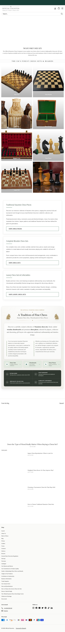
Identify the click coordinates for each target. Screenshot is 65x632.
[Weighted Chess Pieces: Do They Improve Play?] (13, 476)
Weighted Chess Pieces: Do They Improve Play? (41, 470)
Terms (2, 546)
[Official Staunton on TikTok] (49, 608)
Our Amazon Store (5, 583)
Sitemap (3, 558)
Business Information (6, 578)
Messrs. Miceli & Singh (6, 591)
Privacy (3, 541)
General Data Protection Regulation (9, 556)
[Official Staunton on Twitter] (42, 608)
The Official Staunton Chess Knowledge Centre (12, 593)
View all (61, 403)
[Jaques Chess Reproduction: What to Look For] (13, 459)
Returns (3, 553)
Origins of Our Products (7, 573)
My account (4, 599)
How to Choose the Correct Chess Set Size (11, 588)
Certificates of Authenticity (7, 576)
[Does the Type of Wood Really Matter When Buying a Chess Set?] (32, 424)
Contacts (3, 548)
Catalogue (3, 563)
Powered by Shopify (21, 628)
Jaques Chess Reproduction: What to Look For (40, 453)
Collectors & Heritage (6, 596)
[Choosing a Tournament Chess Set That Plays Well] (13, 493)
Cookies (3, 543)
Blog (2, 538)
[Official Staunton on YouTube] (39, 608)
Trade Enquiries (5, 581)
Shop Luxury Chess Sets (17, 294)
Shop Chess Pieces (15, 228)
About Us (3, 533)
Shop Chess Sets (15, 262)
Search (3, 531)
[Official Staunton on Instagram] (33, 608)
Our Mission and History (7, 566)
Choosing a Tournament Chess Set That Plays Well (41, 487)
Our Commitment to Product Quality (10, 568)
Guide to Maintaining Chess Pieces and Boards (12, 571)
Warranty (3, 561)
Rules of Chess (4, 536)
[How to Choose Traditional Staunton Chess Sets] (13, 510)
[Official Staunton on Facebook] (36, 608)
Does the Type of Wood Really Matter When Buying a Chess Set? (32, 444)
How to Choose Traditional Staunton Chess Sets (41, 504)
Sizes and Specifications (7, 586)
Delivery (3, 551)
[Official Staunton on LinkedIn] (52, 608)
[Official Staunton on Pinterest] (45, 608)
